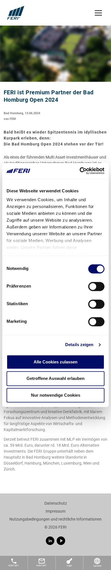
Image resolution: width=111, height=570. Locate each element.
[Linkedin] (50, 540)
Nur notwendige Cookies (55, 395)
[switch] (96, 286)
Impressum (55, 511)
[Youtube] (61, 540)
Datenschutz (55, 503)
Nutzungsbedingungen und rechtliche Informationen (55, 519)
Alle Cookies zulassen (55, 361)
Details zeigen (79, 344)
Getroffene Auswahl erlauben (55, 378)
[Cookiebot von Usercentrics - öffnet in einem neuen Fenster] (79, 170)
